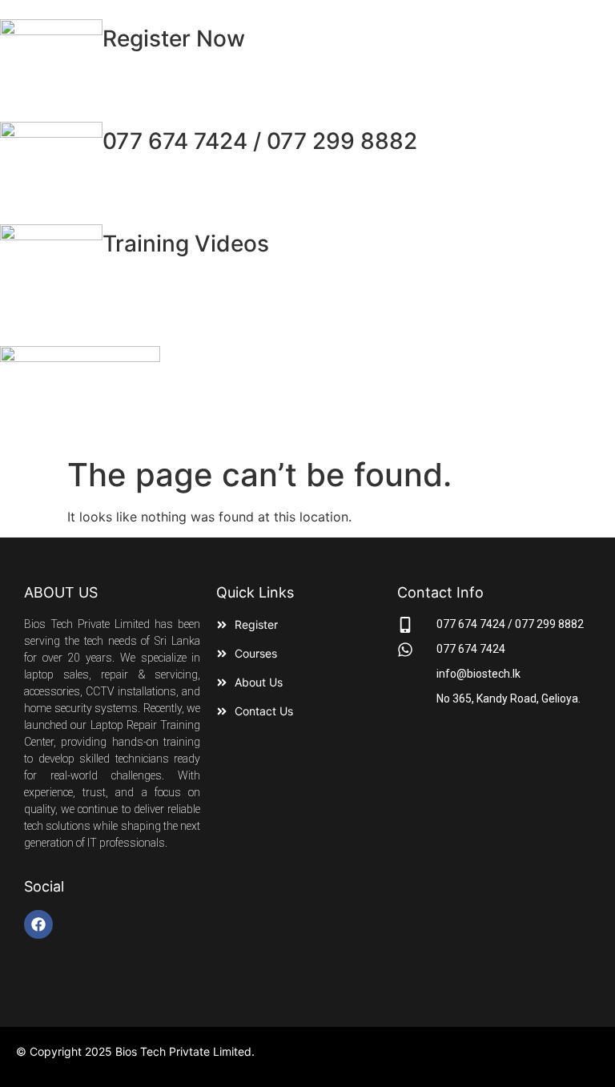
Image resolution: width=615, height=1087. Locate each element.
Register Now (173, 38)
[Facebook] (38, 924)
